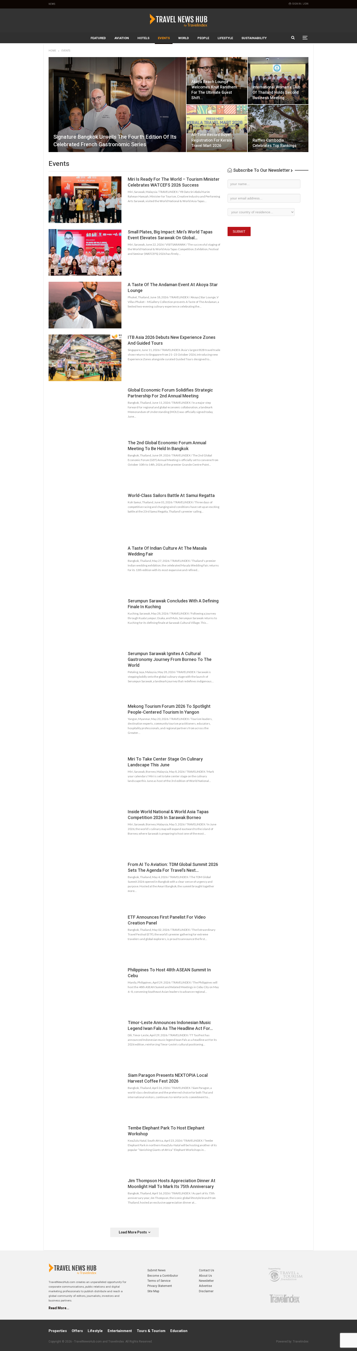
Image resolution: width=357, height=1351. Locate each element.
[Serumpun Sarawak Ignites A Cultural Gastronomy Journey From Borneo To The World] (85, 674)
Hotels (143, 38)
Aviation (121, 38)
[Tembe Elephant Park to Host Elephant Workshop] (85, 1148)
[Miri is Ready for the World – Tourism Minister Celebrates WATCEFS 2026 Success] (85, 199)
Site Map (153, 1291)
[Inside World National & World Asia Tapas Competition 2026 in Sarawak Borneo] (85, 832)
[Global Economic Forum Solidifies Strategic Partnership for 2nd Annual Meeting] (85, 410)
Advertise (205, 1286)
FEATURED (98, 38)
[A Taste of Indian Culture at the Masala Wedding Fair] (85, 568)
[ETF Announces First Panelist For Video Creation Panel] (85, 937)
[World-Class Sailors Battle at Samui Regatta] (85, 516)
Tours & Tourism (151, 1331)
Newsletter (206, 1281)
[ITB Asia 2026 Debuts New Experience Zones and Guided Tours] (85, 357)
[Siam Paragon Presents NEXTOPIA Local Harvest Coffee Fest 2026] (85, 1095)
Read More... (59, 1308)
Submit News (156, 1270)
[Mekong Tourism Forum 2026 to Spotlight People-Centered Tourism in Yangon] (85, 726)
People (203, 38)
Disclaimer (206, 1291)
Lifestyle (225, 38)
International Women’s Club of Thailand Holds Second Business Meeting (276, 92)
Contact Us (206, 1270)
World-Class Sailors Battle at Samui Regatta (171, 495)
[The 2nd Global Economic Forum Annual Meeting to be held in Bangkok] (85, 463)
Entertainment (120, 1331)
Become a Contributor (162, 1275)
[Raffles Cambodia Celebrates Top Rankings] (278, 128)
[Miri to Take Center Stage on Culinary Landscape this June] (85, 779)
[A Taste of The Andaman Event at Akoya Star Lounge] (85, 305)
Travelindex (300, 1341)
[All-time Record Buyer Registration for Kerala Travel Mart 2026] (217, 128)
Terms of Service (158, 1281)
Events (164, 38)
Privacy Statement (159, 1286)
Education (178, 1331)
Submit (239, 231)
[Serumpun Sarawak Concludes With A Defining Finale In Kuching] (85, 621)
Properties (58, 1331)
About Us (205, 1275)
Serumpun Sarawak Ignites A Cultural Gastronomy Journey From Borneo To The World (170, 659)
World (183, 38)
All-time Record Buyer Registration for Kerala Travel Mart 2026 (211, 140)
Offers (77, 1331)
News (52, 4)
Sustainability (254, 38)
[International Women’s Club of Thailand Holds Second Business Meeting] (278, 80)
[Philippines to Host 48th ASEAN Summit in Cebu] (85, 990)
